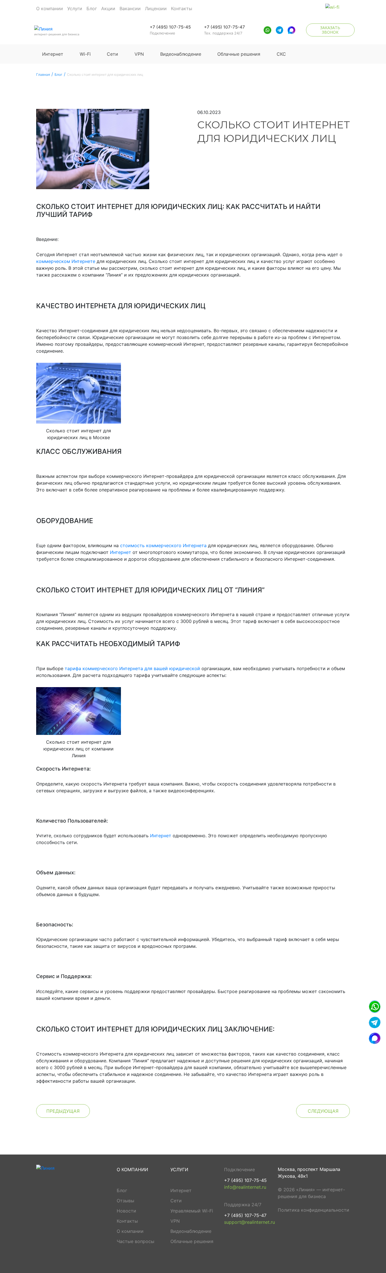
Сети (112, 54)
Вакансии (130, 8)
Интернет (52, 54)
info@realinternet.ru (245, 1187)
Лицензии (156, 8)
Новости (126, 1211)
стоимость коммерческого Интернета (163, 545)
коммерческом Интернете (65, 261)
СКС (281, 54)
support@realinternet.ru (249, 1222)
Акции (108, 8)
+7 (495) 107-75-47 (224, 27)
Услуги (74, 8)
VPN (139, 54)
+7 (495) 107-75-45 (170, 27)
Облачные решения (238, 54)
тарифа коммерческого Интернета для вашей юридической (132, 668)
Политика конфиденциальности (313, 1210)
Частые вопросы (135, 1241)
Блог (91, 8)
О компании (49, 8)
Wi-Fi (85, 54)
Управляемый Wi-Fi (191, 1211)
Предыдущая (63, 1111)
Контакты (181, 8)
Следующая (323, 1111)
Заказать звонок (330, 30)
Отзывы (125, 1200)
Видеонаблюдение (180, 54)
